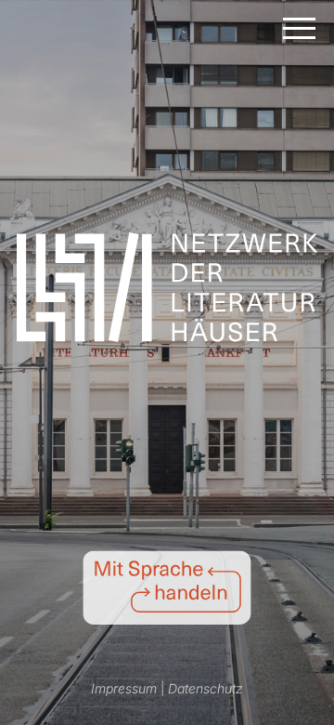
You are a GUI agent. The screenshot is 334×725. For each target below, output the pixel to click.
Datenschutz (205, 688)
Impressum (124, 688)
